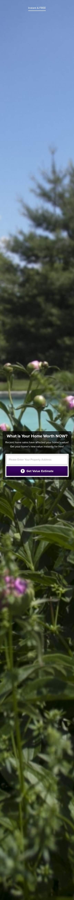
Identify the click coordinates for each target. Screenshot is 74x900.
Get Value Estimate (40, 471)
